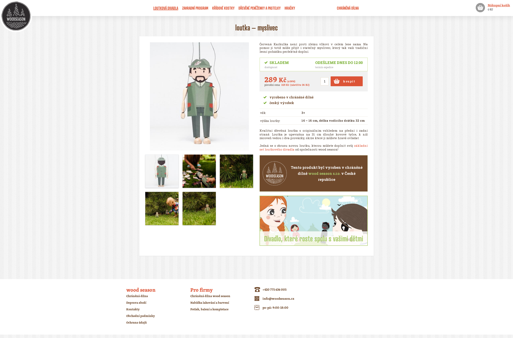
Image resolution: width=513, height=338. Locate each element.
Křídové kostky (223, 8)
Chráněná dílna (348, 8)
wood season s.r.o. (324, 173)
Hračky (290, 8)
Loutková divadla (165, 8)
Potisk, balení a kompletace (209, 309)
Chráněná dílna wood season (210, 296)
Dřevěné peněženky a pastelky (259, 8)
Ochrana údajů (136, 322)
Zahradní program (195, 8)
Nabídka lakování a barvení (209, 302)
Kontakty (133, 309)
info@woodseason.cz (278, 298)
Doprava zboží (136, 302)
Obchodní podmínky (140, 315)
